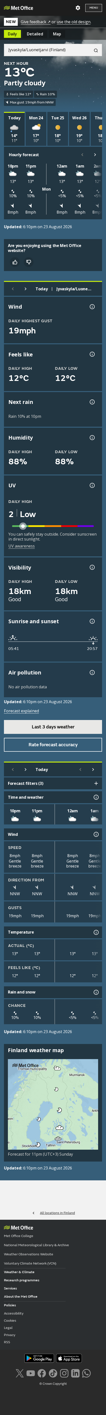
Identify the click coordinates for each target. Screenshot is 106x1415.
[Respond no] (29, 262)
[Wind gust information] (92, 307)
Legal (8, 1328)
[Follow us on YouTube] (30, 1372)
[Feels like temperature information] (92, 354)
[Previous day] (13, 289)
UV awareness (21, 546)
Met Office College (18, 1236)
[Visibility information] (92, 567)
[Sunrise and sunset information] (92, 621)
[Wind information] (96, 834)
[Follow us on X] (19, 1372)
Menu (93, 8)
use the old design (73, 22)
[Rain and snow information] (96, 992)
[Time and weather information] (96, 797)
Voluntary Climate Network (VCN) (30, 1263)
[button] (58, 1068)
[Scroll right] (95, 155)
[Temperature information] (96, 932)
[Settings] (78, 8)
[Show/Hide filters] (96, 783)
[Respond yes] (15, 262)
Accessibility (13, 1313)
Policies (10, 1305)
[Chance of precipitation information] (92, 402)
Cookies (10, 1320)
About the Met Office (20, 1296)
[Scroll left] (82, 155)
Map (57, 34)
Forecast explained (21, 711)
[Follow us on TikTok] (53, 1372)
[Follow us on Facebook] (41, 1372)
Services (10, 1288)
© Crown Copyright (53, 1384)
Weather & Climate (19, 1272)
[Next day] (26, 289)
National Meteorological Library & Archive (36, 1245)
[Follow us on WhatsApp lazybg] (86, 1372)
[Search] (94, 50)
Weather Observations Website (28, 1254)
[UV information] (92, 485)
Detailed (35, 34)
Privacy (9, 1335)
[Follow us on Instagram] (64, 1372)
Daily (12, 34)
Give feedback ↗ (36, 22)
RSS (7, 1342)
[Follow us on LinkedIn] (75, 1372)
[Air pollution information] (92, 672)
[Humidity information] (92, 438)
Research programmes (21, 1280)
